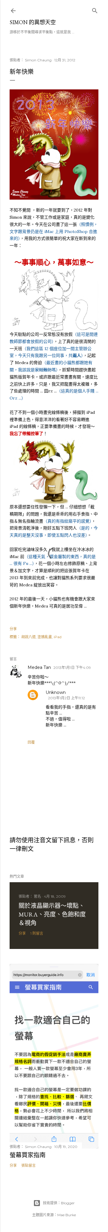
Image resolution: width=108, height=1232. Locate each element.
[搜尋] (94, 9)
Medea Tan (39, 667)
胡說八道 (28, 637)
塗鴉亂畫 (45, 637)
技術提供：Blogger (59, 1203)
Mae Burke (66, 1215)
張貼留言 (28, 1165)
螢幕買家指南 (28, 1155)
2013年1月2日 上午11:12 (66, 698)
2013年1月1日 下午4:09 (72, 667)
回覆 (31, 742)
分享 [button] (13, 629)
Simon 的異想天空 (33, 22)
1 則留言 (36, 933)
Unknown (56, 692)
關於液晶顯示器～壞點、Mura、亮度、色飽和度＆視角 (52, 914)
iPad (58, 637)
